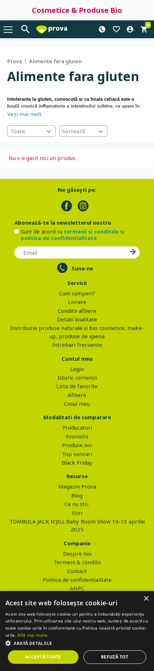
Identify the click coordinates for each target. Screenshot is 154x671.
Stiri (77, 512)
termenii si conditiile (91, 231)
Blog (77, 495)
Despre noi (77, 553)
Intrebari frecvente (77, 344)
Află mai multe (32, 635)
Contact (77, 571)
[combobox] (31, 131)
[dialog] (77, 631)
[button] (77, 643)
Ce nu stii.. (77, 503)
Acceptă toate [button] (43, 657)
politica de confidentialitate (59, 237)
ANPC (77, 588)
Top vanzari (77, 453)
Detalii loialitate (77, 319)
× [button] (146, 598)
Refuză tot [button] (115, 657)
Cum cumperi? (77, 293)
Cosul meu (77, 403)
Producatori (77, 427)
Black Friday (77, 462)
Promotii (77, 436)
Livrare (77, 301)
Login (77, 368)
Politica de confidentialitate (77, 579)
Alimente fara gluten (55, 61)
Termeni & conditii (77, 562)
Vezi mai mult (24, 113)
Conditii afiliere (77, 310)
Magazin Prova (77, 486)
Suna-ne (82, 268)
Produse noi (77, 445)
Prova (14, 61)
